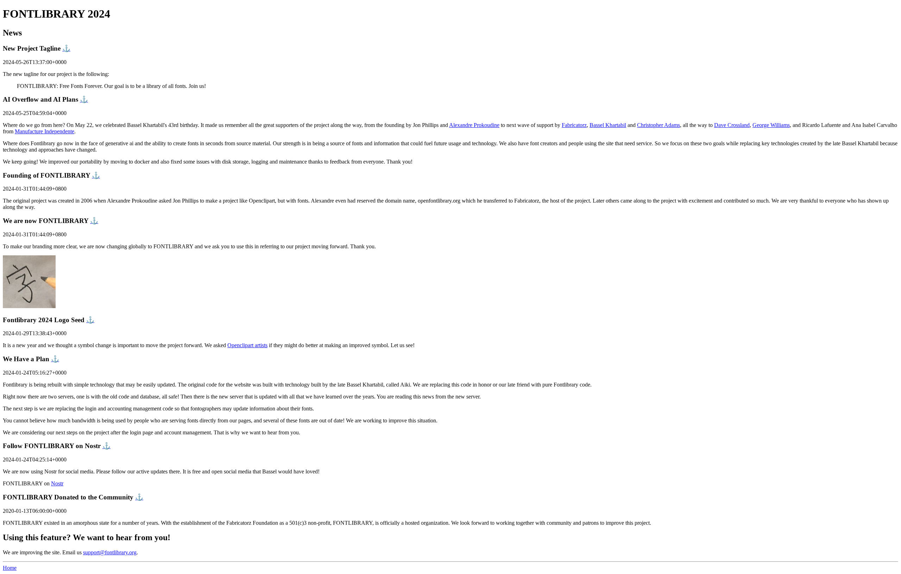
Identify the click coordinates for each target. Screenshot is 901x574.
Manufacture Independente (44, 131)
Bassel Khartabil (608, 125)
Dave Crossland (732, 125)
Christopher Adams (658, 125)
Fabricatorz (574, 125)
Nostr (57, 483)
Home (10, 568)
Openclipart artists (247, 345)
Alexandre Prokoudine (474, 125)
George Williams (771, 125)
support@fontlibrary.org (110, 552)
